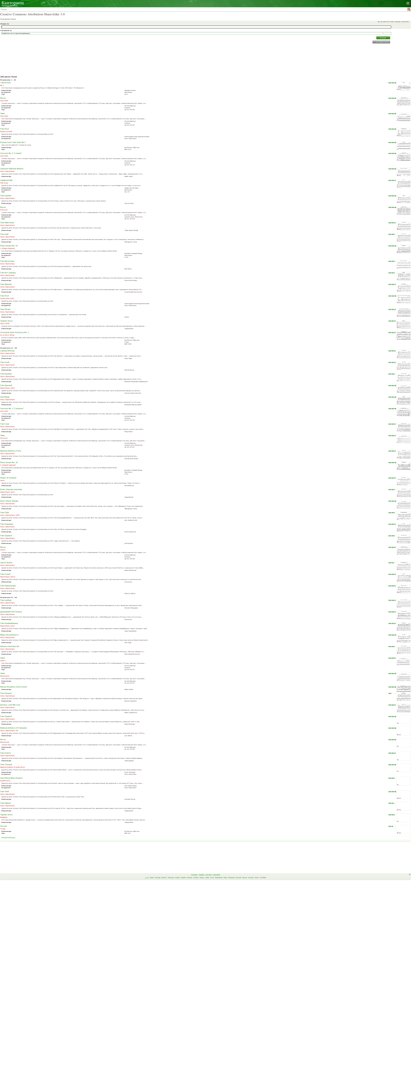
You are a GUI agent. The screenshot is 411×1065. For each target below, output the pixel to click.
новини (201, 875)
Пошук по (4, 24)
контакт (209, 875)
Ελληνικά (171, 877)
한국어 (212, 877)
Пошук (383, 38)
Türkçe (257, 877)
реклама (216, 875)
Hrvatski (195, 877)
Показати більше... (8, 837)
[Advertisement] (205, 60)
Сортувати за (6, 30)
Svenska (251, 877)
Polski (225, 877)
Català (152, 877)
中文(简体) (263, 877)
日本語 (207, 877)
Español (183, 877)
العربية (147, 877)
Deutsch (164, 877)
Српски (244, 877)
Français (189, 877)
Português (231, 877)
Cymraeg (157, 877)
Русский (238, 877)
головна (194, 875)
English (177, 877)
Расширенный (382, 42)
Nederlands (218, 877)
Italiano (202, 877)
